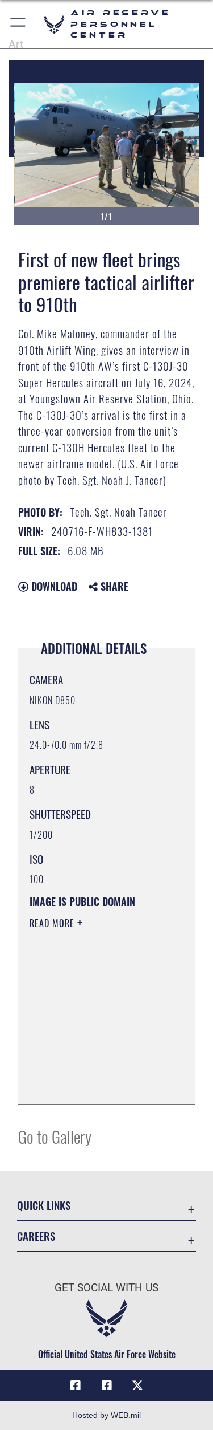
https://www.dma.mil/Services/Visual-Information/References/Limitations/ (99, 1083)
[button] (18, 24)
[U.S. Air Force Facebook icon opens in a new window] (106, 1385)
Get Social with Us (106, 1287)
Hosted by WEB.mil (106, 1415)
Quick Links (43, 1205)
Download (52, 586)
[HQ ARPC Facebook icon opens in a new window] (75, 1385)
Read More (53, 923)
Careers (36, 1236)
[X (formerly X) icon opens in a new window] (137, 1385)
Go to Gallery (54, 1136)
